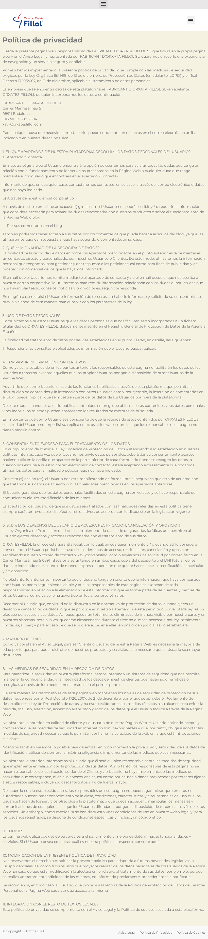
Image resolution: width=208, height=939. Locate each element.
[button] (191, 20)
